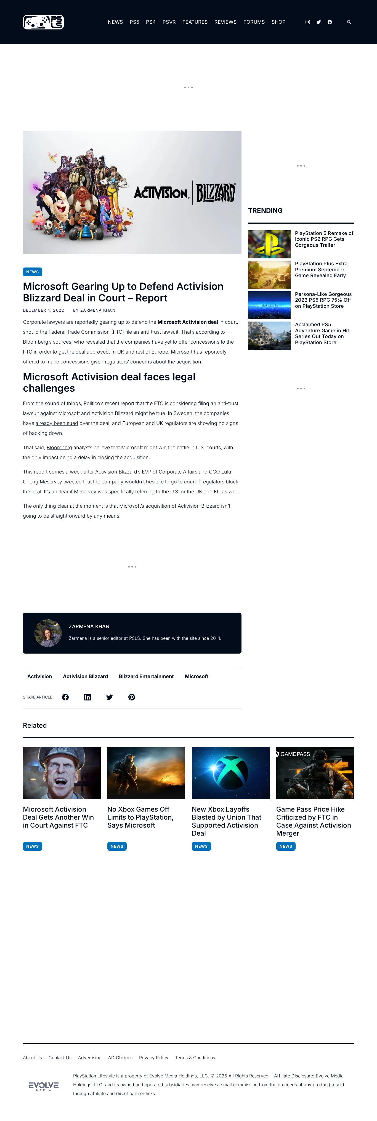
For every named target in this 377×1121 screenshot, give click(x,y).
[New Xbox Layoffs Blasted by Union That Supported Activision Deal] (231, 773)
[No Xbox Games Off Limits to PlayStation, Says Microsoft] (146, 773)
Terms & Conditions (195, 1057)
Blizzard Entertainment (146, 676)
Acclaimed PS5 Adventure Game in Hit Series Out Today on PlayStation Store (322, 333)
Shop (279, 22)
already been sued (57, 423)
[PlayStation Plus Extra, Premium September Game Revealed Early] (269, 275)
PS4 (151, 22)
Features (195, 22)
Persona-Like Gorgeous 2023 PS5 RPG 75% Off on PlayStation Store (323, 300)
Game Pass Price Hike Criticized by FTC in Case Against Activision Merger (313, 821)
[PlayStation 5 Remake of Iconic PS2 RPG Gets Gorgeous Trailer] (269, 244)
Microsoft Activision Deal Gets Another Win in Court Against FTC (58, 817)
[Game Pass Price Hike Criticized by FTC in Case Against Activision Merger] (315, 773)
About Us (32, 1057)
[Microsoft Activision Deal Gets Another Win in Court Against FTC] (62, 773)
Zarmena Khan (97, 310)
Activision (39, 676)
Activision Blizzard (85, 676)
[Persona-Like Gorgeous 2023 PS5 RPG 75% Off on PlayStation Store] (269, 305)
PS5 (134, 22)
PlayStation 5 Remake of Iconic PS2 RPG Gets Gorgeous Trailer (324, 239)
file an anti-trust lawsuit (151, 332)
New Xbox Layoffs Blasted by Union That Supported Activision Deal (226, 821)
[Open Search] (349, 22)
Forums (254, 22)
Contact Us (60, 1057)
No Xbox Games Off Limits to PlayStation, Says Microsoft (140, 817)
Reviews (225, 22)
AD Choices (120, 1057)
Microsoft (196, 676)
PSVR (169, 22)
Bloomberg (59, 447)
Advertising (90, 1057)
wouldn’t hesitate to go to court (160, 482)
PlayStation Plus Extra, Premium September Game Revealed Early (322, 269)
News (115, 22)
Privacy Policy (153, 1057)
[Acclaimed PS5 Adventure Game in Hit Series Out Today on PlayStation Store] (269, 336)
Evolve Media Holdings (173, 1076)
